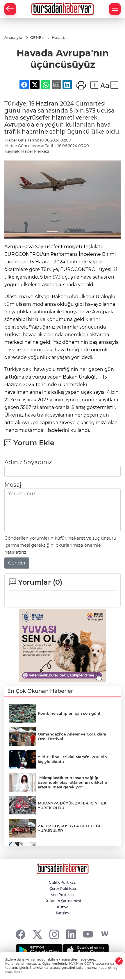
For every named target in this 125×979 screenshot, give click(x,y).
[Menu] (115, 9)
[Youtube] (88, 934)
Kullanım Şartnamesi (62, 901)
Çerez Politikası (62, 888)
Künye (62, 907)
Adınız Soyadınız (28, 462)
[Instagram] (54, 934)
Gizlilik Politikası (62, 882)
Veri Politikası (62, 894)
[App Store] (86, 951)
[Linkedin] (71, 934)
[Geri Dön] (10, 9)
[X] (37, 934)
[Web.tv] (104, 934)
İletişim (62, 913)
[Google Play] (39, 951)
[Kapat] (119, 961)
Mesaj (12, 484)
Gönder (17, 563)
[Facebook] (20, 934)
